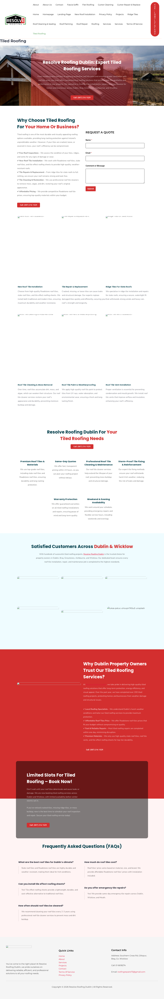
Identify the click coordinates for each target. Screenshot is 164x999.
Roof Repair (82, 24)
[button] (155, 19)
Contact (59, 5)
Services (107, 24)
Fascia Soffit (73, 5)
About (36, 5)
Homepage (48, 14)
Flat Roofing (88, 5)
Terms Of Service (135, 24)
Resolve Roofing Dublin (93, 554)
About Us (47, 5)
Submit (90, 189)
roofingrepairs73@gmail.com (131, 972)
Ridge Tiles (133, 14)
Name (89, 140)
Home (36, 14)
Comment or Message (95, 166)
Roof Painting (66, 24)
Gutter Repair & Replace (128, 5)
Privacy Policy (105, 14)
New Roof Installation (85, 14)
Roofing (95, 24)
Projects (120, 14)
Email (89, 153)
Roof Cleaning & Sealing (44, 24)
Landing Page (64, 14)
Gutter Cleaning (105, 5)
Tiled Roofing (39, 33)
